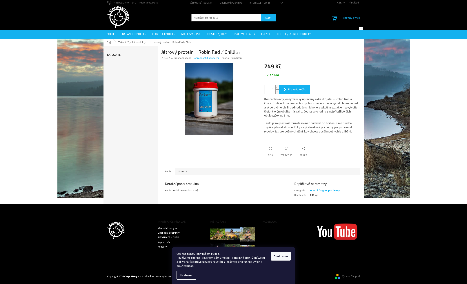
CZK (339, 2)
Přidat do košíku (297, 89)
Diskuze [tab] (183, 171)
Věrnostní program (201, 3)
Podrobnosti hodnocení (206, 58)
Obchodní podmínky (231, 3)
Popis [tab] (168, 171)
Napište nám (164, 242)
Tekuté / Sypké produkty (325, 190)
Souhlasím (281, 256)
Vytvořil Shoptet (351, 276)
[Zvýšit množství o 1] (277, 87)
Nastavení (186, 275)
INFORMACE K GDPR (260, 3)
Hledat (268, 17)
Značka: (232, 58)
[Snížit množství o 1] (277, 91)
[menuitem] (111, 34)
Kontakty (163, 247)
